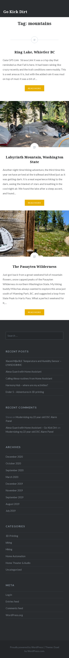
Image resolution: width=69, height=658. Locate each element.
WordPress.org (14, 615)
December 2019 (14, 483)
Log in (9, 594)
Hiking (9, 549)
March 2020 (12, 477)
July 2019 (11, 510)
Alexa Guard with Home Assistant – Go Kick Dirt (31, 427)
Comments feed (14, 608)
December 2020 (14, 456)
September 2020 (14, 470)
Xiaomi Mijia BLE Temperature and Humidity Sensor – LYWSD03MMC (33, 363)
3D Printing (12, 535)
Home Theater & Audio (18, 563)
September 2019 (14, 497)
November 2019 (14, 490)
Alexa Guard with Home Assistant (24, 371)
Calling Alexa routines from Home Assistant (29, 378)
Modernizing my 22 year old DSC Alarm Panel (29, 431)
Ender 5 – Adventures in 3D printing (25, 392)
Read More (34, 203)
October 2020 (13, 463)
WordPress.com (35, 651)
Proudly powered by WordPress (26, 647)
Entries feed (12, 601)
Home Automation (15, 556)
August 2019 (12, 504)
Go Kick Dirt (15, 11)
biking (9, 542)
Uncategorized (14, 569)
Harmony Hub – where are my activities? (27, 385)
